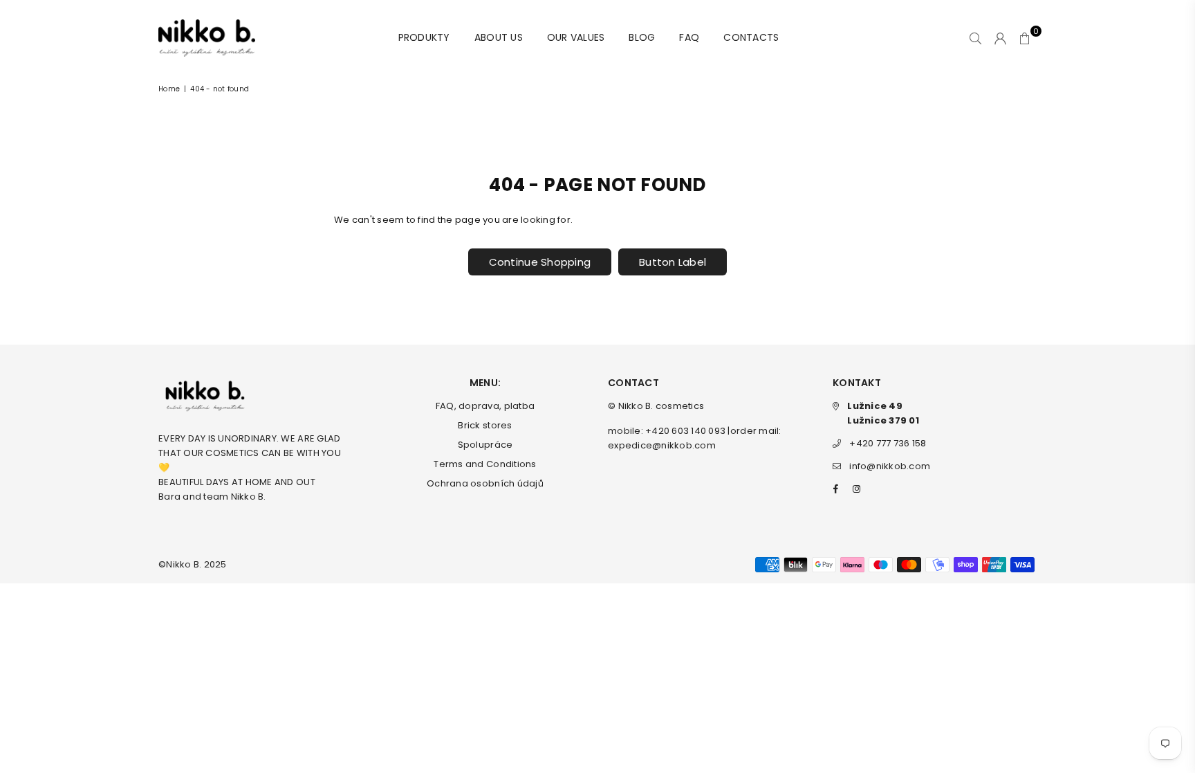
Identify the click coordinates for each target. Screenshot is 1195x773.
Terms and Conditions (485, 464)
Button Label (672, 262)
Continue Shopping (540, 262)
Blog (642, 37)
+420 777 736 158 (887, 443)
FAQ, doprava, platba (485, 405)
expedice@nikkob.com (662, 445)
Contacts (751, 37)
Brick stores (485, 425)
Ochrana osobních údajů (485, 483)
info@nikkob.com (889, 466)
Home (169, 89)
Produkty (424, 37)
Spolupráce (485, 444)
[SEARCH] (975, 38)
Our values (576, 37)
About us (498, 37)
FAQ (689, 37)
